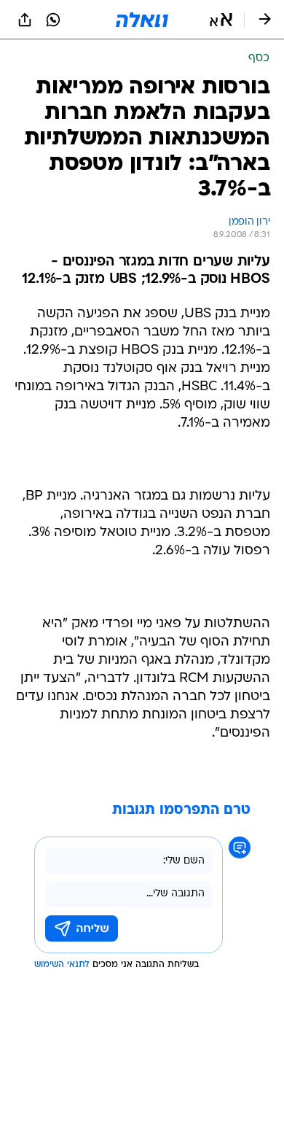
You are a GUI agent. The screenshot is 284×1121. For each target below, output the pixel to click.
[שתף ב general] (25, 20)
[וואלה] (142, 19)
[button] (221, 19)
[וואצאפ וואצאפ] (53, 19)
